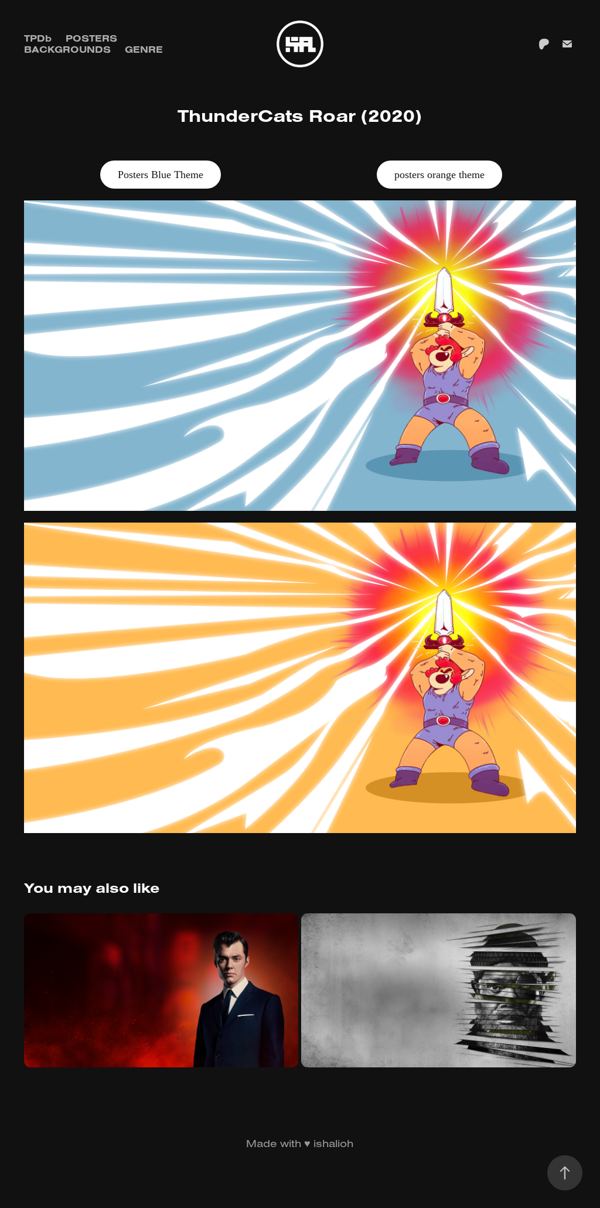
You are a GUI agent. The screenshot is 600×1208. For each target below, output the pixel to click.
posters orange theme (439, 174)
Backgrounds (67, 49)
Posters (91, 38)
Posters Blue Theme (160, 174)
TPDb (38, 38)
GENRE (144, 49)
